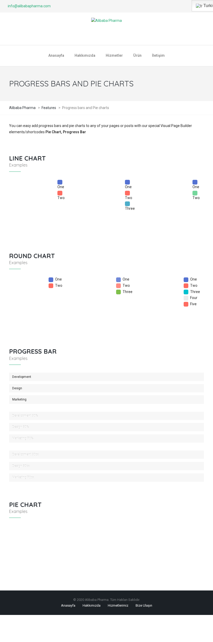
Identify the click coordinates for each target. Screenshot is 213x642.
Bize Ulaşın (144, 605)
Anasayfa (68, 605)
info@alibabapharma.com (29, 6)
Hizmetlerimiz (118, 605)
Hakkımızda (92, 605)
